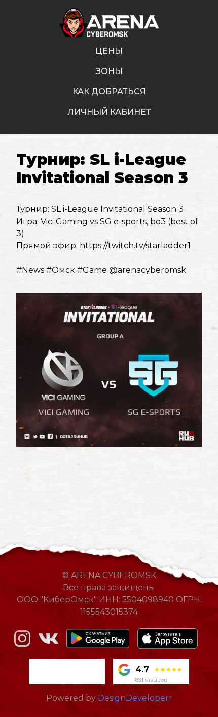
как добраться (109, 91)
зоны (109, 71)
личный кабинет (109, 112)
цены (109, 51)
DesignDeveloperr (135, 698)
